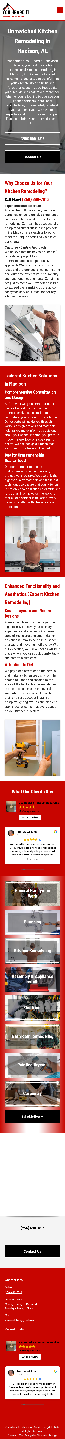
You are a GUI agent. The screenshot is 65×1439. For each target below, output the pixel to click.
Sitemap (12, 1435)
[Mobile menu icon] (60, 10)
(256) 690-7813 (35, 199)
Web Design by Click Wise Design (38, 1435)
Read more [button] (32, 859)
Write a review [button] (30, 817)
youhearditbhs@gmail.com (19, 1320)
